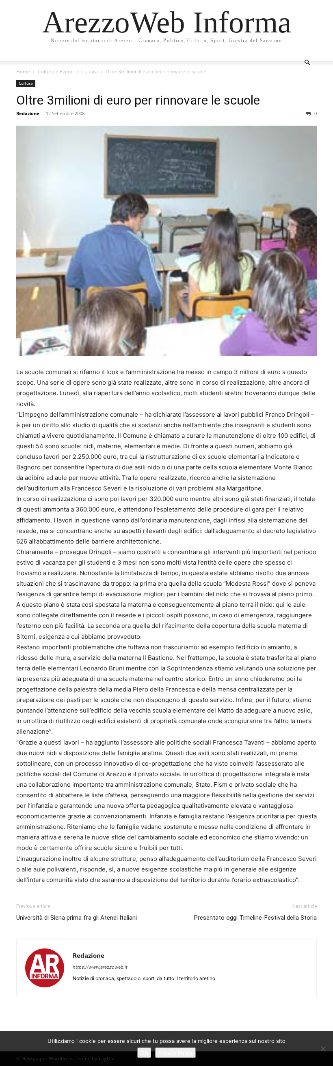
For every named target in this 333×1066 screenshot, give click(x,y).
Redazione (27, 113)
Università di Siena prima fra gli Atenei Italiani (76, 917)
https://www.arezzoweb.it (100, 967)
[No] (323, 1049)
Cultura (89, 71)
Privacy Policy (175, 1052)
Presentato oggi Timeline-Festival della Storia (255, 917)
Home (23, 71)
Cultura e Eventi (56, 71)
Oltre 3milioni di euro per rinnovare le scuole (138, 100)
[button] (307, 62)
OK (144, 1052)
